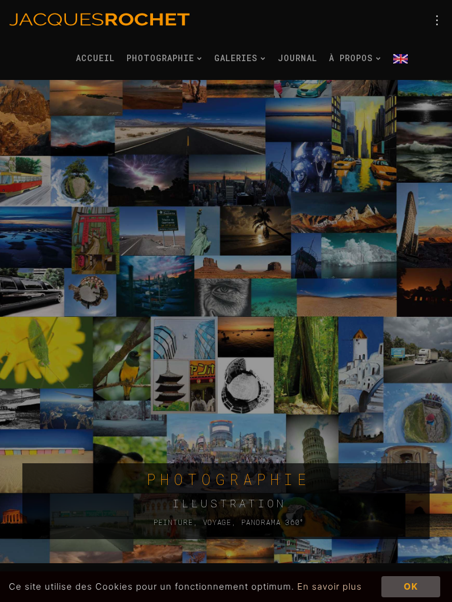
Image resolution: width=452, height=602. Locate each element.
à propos (353, 57)
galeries (238, 57)
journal (297, 57)
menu (437, 20)
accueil (95, 57)
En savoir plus (329, 586)
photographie (163, 57)
